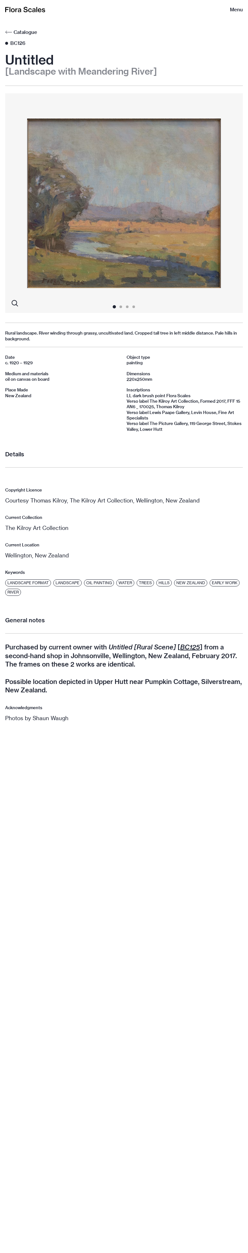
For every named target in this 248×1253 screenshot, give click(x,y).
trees (145, 582)
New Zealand (190, 582)
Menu (236, 9)
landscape (67, 582)
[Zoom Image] (15, 303)
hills (164, 582)
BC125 (190, 647)
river (13, 592)
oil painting (99, 582)
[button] (29, 203)
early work (224, 582)
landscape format (28, 582)
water (125, 582)
